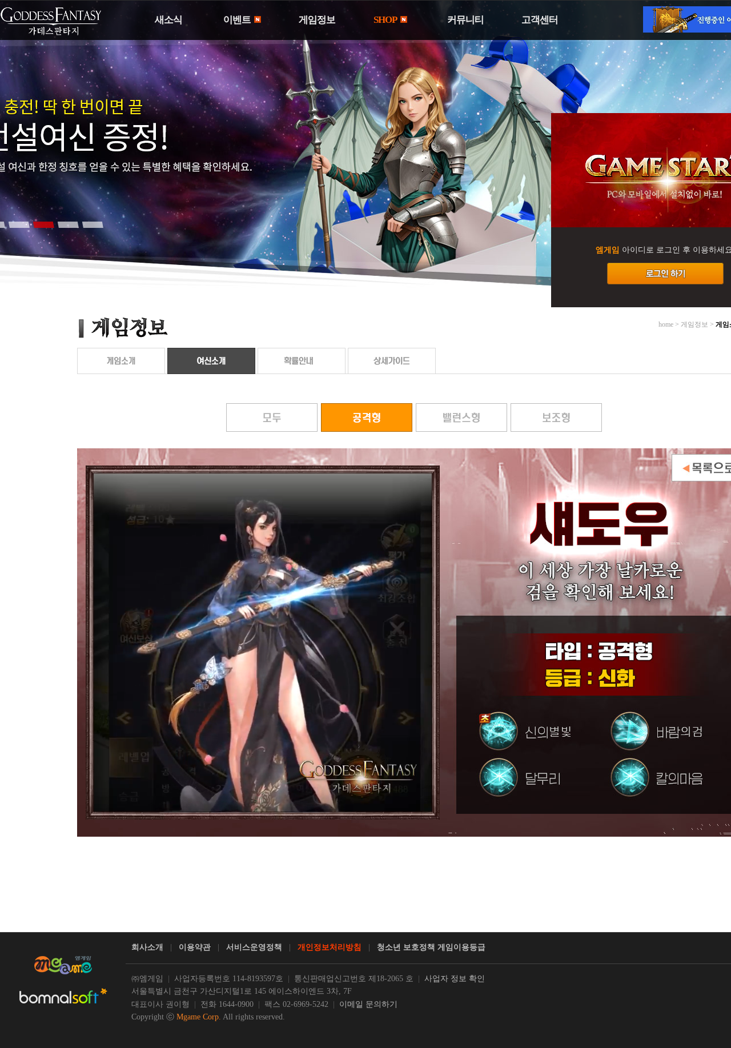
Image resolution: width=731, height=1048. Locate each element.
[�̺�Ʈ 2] (18, 224)
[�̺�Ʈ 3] (43, 224)
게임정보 (317, 19)
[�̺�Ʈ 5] (92, 224)
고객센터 (539, 19)
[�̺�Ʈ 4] (68, 224)
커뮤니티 (465, 19)
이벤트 (237, 19)
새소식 (168, 19)
